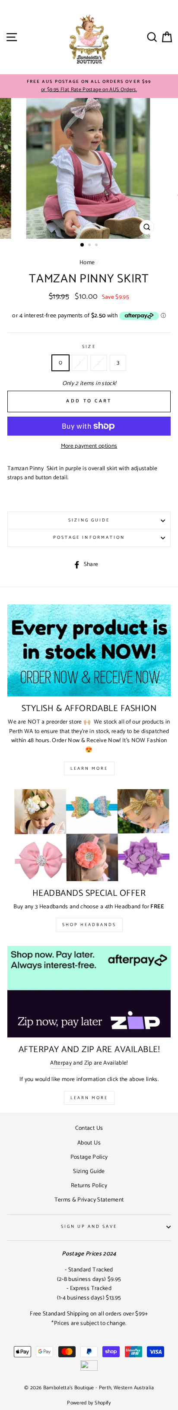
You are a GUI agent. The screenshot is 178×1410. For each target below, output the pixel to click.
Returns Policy (89, 1185)
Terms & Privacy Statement (89, 1200)
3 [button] (97, 245)
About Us (89, 1143)
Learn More (89, 768)
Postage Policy (89, 1157)
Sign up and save (89, 1226)
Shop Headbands (89, 924)
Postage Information (89, 537)
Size (88, 347)
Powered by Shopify (89, 1403)
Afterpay (61, 1063)
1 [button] (82, 245)
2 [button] (90, 245)
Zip (88, 1063)
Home (87, 262)
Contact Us (89, 1128)
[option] (89, 86)
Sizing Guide (89, 520)
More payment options (89, 446)
